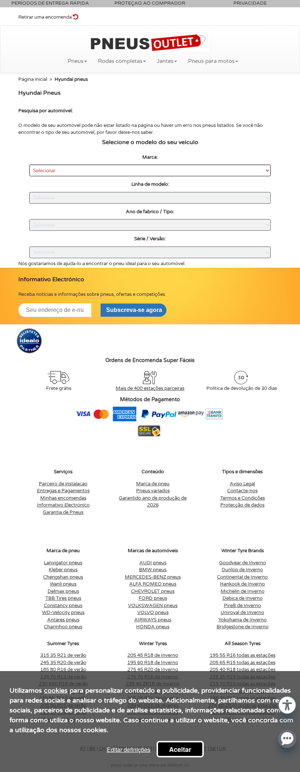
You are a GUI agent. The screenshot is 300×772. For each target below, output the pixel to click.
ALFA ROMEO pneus (152, 584)
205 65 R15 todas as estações (242, 663)
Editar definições (128, 749)
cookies (56, 690)
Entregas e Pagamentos (63, 491)
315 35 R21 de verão (63, 655)
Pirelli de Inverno (242, 606)
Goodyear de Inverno (242, 563)
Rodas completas (120, 61)
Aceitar (180, 749)
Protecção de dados (242, 505)
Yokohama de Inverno (242, 620)
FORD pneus (153, 598)
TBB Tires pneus (63, 598)
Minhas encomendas (63, 498)
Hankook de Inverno (242, 584)
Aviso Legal (242, 484)
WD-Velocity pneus (63, 612)
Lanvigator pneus (63, 563)
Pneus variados (153, 491)
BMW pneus (152, 570)
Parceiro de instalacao (63, 484)
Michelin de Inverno (243, 591)
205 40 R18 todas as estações (242, 670)
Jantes (165, 61)
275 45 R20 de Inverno (152, 670)
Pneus (75, 61)
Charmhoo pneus (63, 627)
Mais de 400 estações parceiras (150, 388)
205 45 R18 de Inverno (152, 655)
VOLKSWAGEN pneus (152, 606)
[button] (287, 704)
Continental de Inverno (242, 577)
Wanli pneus (63, 584)
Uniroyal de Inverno (242, 612)
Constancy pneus (63, 606)
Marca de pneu (152, 484)
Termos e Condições (242, 498)
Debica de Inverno (242, 598)
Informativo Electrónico (63, 505)
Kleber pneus (63, 570)
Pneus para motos (211, 61)
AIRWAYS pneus (152, 620)
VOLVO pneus (153, 612)
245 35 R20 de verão (63, 663)
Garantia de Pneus (63, 512)
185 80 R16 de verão (63, 670)
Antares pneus (63, 620)
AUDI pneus (152, 563)
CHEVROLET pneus (153, 591)
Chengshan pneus (63, 577)
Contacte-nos (242, 491)
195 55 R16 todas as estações (242, 655)
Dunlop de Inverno (242, 570)
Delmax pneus (63, 591)
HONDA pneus (152, 627)
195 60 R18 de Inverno (152, 663)
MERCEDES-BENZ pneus (153, 577)
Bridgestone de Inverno (243, 627)
